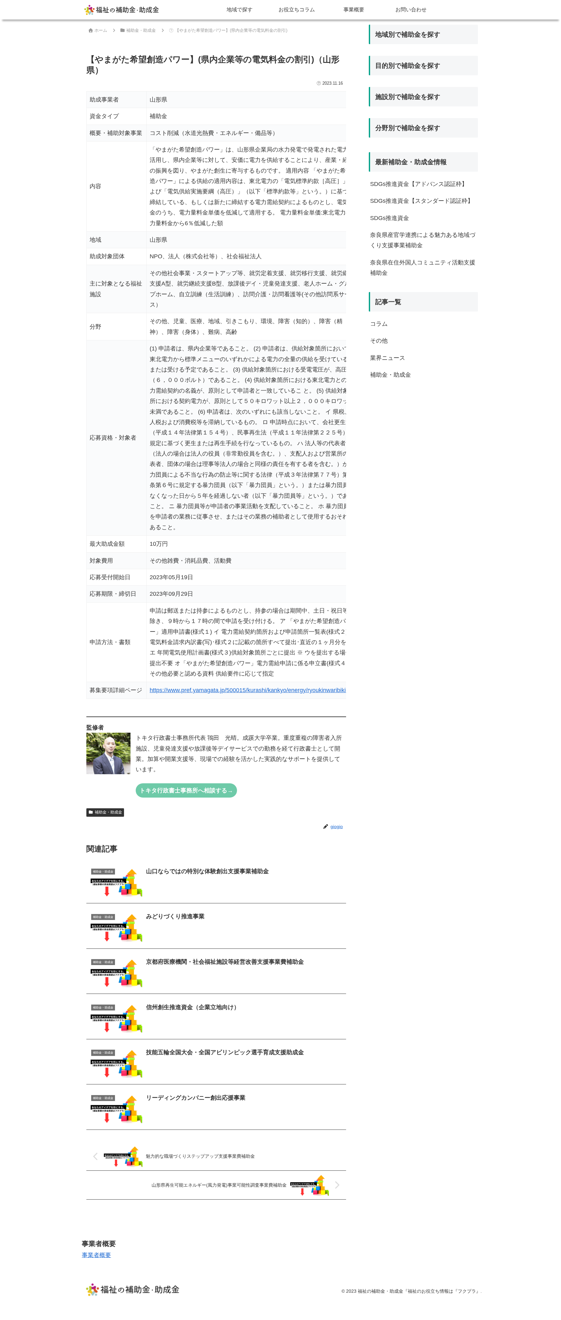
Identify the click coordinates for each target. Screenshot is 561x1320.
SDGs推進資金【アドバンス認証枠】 (419, 184)
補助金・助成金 (108, 812)
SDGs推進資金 (389, 218)
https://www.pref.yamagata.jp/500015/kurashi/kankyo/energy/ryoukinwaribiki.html (254, 690)
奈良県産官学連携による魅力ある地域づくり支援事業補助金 (422, 240)
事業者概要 (96, 1255)
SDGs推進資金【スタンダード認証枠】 (421, 201)
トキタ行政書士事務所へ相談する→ (186, 790)
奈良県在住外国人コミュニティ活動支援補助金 (422, 267)
